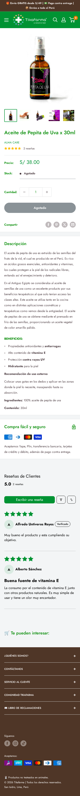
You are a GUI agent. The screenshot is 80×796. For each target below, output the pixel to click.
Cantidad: (10, 192)
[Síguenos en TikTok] (23, 743)
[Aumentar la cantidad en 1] (46, 192)
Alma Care (11, 142)
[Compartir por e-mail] (73, 224)
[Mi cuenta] (63, 19)
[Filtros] (61, 500)
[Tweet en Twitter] (65, 224)
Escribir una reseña (29, 499)
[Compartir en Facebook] (48, 224)
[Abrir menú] (6, 20)
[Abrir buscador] (55, 19)
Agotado (40, 207)
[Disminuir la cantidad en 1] (24, 192)
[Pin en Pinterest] (57, 224)
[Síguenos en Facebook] (7, 743)
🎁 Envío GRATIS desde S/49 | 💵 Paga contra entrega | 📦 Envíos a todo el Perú (40, 5)
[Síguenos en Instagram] (15, 743)
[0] (72, 19)
